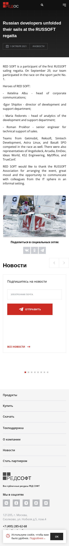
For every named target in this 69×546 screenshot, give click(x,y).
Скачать (8, 416)
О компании (12, 439)
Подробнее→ (38, 538)
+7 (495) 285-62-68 (15, 526)
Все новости (16, 346)
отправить (33, 309)
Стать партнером (15, 461)
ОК (57, 536)
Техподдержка (13, 428)
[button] (54, 263)
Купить (8, 406)
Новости (9, 450)
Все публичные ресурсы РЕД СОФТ (21, 486)
